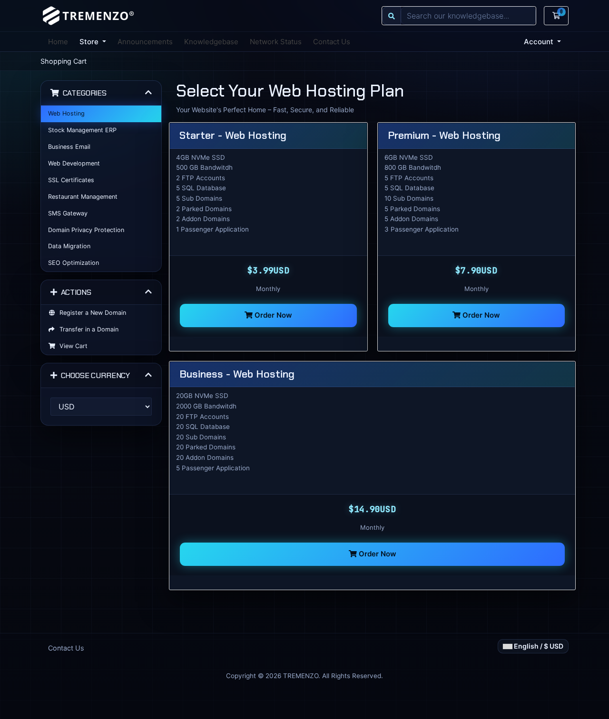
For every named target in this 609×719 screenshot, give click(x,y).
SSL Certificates (71, 180)
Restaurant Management (83, 196)
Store (89, 41)
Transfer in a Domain (87, 329)
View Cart (72, 346)
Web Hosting (66, 113)
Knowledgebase (211, 41)
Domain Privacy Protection (86, 229)
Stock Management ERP (82, 130)
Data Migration (69, 246)
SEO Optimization (73, 262)
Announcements (145, 41)
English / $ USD (537, 646)
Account (539, 41)
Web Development (74, 163)
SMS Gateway (68, 213)
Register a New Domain (91, 312)
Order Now (272, 315)
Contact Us (331, 41)
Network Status (276, 41)
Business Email (69, 146)
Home (58, 41)
